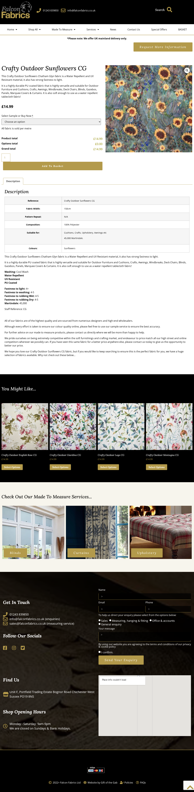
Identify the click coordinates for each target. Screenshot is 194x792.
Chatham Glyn (46, 76)
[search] (169, 9)
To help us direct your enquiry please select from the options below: (137, 615)
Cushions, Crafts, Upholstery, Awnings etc (85, 232)
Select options (12, 467)
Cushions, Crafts (27, 89)
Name (102, 590)
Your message (107, 628)
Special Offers (159, 29)
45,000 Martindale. (73, 238)
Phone (149, 602)
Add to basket (53, 166)
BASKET (182, 29)
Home (10, 29)
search (160, 10)
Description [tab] (13, 181)
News (113, 29)
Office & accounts (163, 621)
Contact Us (133, 29)
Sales (104, 621)
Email (102, 602)
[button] (187, 70)
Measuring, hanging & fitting (130, 621)
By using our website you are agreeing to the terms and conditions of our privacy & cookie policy (145, 645)
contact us (81, 332)
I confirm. (107, 652)
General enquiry (111, 624)
